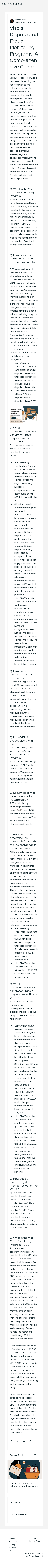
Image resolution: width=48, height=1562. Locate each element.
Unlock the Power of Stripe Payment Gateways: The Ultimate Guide (25, 1484)
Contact (13, 1551)
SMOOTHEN (12, 4)
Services (13, 1542)
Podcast (12, 1548)
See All (35, 1455)
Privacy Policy (35, 1541)
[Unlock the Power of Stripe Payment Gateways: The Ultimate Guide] (25, 1469)
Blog (13, 1545)
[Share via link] (30, 1441)
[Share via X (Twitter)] (17, 1441)
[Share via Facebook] (11, 1441)
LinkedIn (35, 1538)
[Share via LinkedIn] (23, 1441)
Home (12, 1539)
